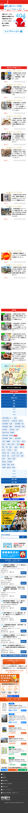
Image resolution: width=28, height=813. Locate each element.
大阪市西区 (4, 429)
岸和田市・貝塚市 (11, 458)
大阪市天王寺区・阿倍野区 (8, 432)
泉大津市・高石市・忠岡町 (18, 456)
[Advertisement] (14, 51)
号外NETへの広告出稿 (7, 783)
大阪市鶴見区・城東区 (7, 426)
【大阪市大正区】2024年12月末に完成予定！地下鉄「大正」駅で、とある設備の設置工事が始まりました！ (19, 271)
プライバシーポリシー (7, 789)
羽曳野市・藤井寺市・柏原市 (8, 467)
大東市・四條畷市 (6, 441)
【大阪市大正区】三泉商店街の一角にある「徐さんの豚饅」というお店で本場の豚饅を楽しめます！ (19, 122)
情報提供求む (5, 780)
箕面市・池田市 (11, 444)
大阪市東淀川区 (5, 420)
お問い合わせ (5, 786)
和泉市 (3, 458)
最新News (9, 10)
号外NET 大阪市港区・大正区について (10, 792)
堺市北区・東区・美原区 (17, 453)
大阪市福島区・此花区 (7, 423)
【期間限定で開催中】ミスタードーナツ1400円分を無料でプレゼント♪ (19, 255)
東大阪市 (9, 450)
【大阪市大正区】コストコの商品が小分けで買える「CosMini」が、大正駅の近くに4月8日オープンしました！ (19, 153)
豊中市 (20, 444)
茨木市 (3, 444)
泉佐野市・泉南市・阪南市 (8, 464)
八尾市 (15, 450)
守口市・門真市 (16, 441)
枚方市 (3, 450)
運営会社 (4, 777)
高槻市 (16, 447)
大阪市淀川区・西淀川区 (17, 420)
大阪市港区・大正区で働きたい (13, 560)
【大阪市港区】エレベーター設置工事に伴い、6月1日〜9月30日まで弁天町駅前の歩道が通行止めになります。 (19, 212)
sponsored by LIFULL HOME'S (14, 700)
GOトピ (2, 10)
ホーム (3, 774)
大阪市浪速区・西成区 (7, 438)
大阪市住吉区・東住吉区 (9, 435)
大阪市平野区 (18, 438)
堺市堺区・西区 (5, 453)
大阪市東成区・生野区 (20, 426)
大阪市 (15, 418)
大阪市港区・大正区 (14, 429)
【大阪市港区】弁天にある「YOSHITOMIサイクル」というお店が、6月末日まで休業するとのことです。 (19, 90)
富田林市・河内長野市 (7, 461)
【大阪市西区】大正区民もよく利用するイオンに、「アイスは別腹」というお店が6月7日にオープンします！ (19, 106)
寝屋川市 (22, 447)
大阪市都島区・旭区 (19, 423)
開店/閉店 (20, 10)
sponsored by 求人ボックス (14, 561)
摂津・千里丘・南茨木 (7, 447)
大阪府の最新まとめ (6, 418)
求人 (14, 10)
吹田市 (23, 441)
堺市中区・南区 (5, 456)
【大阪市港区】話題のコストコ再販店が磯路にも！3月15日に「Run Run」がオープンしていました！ (19, 137)
